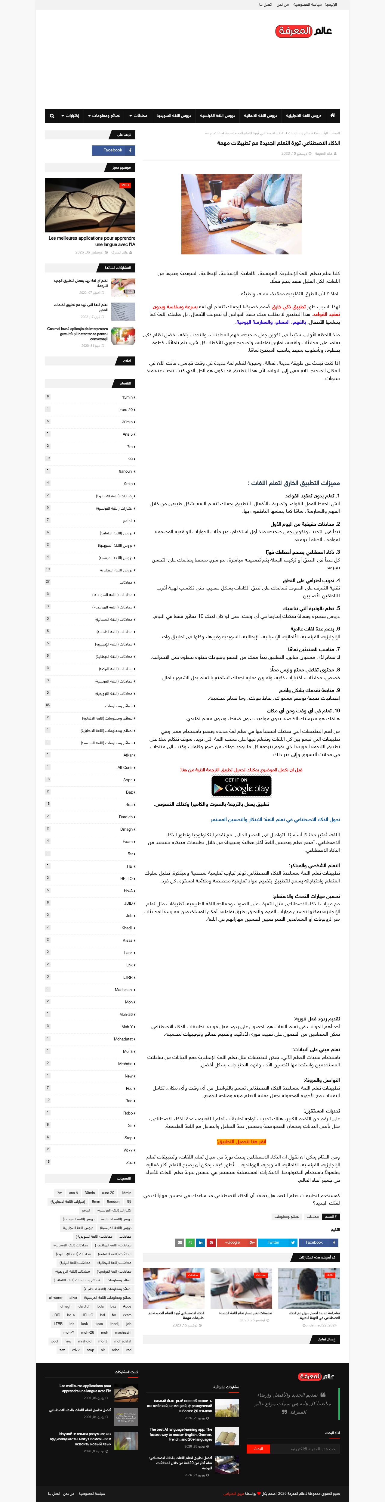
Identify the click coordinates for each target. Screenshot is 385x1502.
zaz (89, 1162)
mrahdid (90, 1064)
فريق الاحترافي (233, 1494)
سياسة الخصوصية (308, 4)
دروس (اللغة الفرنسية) (90, 558)
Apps (89, 780)
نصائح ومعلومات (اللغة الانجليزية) (90, 730)
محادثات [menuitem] (140, 115)
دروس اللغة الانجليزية (89, 570)
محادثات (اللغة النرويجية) (90, 693)
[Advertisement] (154, 59)
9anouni (90, 471)
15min (90, 397)
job (90, 916)
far (90, 854)
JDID (90, 903)
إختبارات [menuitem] (72, 115)
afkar (90, 755)
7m (90, 446)
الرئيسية (331, 4)
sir (90, 1125)
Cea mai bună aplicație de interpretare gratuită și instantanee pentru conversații (77, 334)
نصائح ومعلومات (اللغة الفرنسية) (90, 743)
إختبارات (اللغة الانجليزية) (90, 496)
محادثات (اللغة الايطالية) (90, 656)
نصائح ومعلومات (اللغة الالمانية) (90, 718)
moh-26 (90, 1014)
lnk (90, 965)
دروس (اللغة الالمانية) (90, 533)
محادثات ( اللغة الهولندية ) (90, 607)
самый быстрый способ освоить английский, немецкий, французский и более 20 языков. (179, 1406)
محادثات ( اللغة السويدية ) (90, 595)
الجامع (90, 521)
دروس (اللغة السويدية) (90, 545)
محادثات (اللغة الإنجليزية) (90, 644)
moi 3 (90, 1051)
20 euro (90, 409)
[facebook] (113, 150)
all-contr (90, 767)
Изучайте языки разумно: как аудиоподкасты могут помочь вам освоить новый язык (80, 1439)
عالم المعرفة (323, 154)
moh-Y (90, 1027)
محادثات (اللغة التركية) (90, 669)
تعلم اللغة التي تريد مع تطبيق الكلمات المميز (81, 307)
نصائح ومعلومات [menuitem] (106, 115)
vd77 (90, 1150)
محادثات (313, 1217)
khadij (90, 928)
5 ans (90, 434)
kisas (90, 940)
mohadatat (90, 1039)
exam (90, 841)
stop (90, 1138)
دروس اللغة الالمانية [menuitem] (260, 115)
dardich (90, 817)
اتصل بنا (265, 4)
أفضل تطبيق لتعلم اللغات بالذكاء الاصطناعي (80, 1410)
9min (90, 484)
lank (90, 953)
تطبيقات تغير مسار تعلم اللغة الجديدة (245, 1313)
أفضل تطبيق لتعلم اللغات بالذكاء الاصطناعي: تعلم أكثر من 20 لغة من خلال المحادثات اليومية (180, 1463)
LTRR (90, 977)
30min (90, 422)
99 (89, 459)
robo (90, 1113)
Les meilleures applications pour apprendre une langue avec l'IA (92, 241)
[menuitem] (333, 116)
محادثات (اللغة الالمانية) (90, 632)
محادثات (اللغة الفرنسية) (90, 681)
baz (90, 792)
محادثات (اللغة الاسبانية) (90, 619)
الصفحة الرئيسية (328, 133)
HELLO (90, 879)
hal (90, 866)
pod (90, 1088)
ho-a (90, 891)
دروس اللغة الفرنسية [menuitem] (217, 115)
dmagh (90, 829)
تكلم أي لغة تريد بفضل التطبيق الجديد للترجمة (81, 283)
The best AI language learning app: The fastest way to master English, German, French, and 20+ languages (181, 1435)
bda (89, 804)
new (90, 1076)
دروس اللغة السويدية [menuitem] (174, 115)
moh (90, 1002)
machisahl (90, 990)
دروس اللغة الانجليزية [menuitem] (303, 115)
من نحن (283, 4)
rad (89, 1101)
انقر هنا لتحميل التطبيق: (241, 1142)
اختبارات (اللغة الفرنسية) (90, 508)
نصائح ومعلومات (300, 133)
